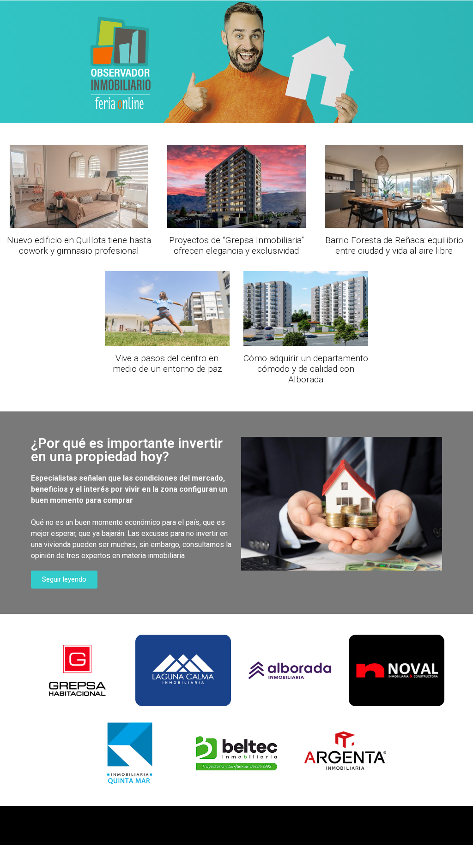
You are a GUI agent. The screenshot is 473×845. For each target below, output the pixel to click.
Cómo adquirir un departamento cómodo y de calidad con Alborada (305, 369)
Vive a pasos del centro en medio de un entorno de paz (167, 363)
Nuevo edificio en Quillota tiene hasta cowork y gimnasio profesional (79, 245)
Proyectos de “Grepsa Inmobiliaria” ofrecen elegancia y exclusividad (236, 245)
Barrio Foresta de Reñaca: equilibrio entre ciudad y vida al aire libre (394, 245)
